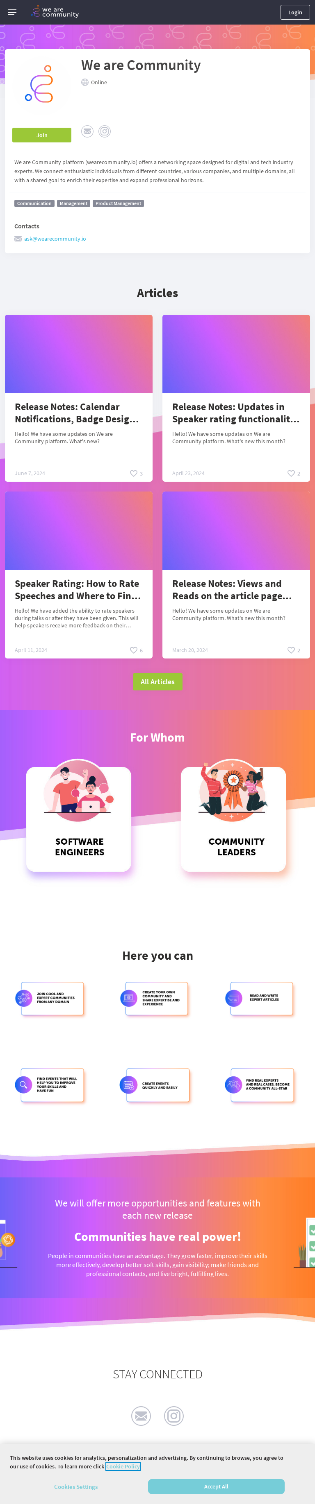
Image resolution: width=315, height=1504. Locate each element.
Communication (34, 203)
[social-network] (87, 131)
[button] (12, 12)
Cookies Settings (76, 1486)
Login (295, 12)
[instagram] (174, 1416)
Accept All (216, 1486)
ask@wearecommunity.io (55, 238)
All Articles (158, 681)
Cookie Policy (123, 1466)
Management (73, 203)
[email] (141, 1416)
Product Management (118, 203)
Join (42, 135)
